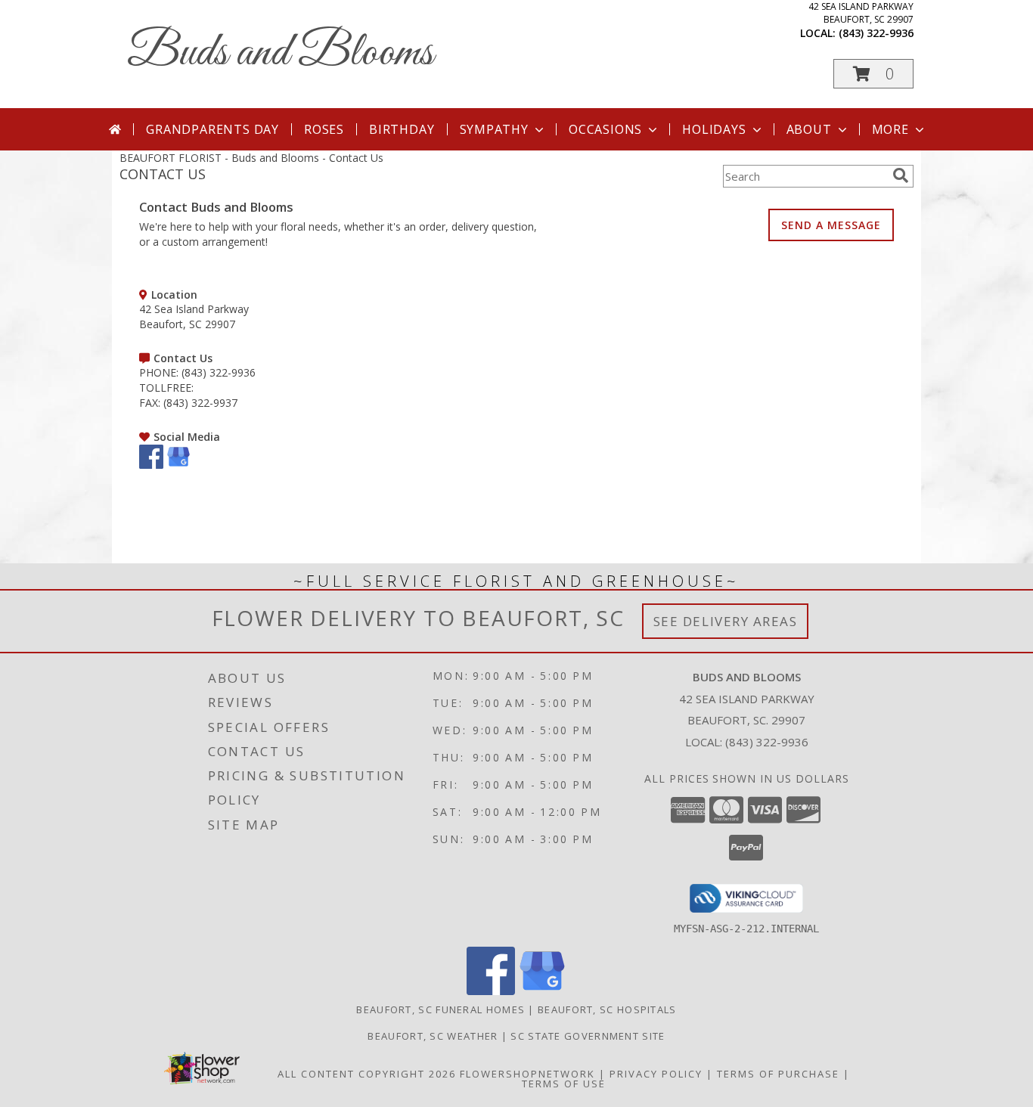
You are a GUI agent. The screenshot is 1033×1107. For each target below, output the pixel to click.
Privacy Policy (656, 1074)
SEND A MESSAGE (831, 225)
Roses (324, 129)
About (809, 129)
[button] (873, 73)
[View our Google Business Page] (178, 464)
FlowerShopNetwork (527, 1074)
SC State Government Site (587, 1036)
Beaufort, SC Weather (433, 1036)
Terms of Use (564, 1083)
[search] (901, 175)
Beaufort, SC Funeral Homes (440, 1009)
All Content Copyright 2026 (367, 1074)
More (890, 129)
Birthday (401, 129)
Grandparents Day (212, 129)
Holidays (714, 129)
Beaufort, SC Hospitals (607, 1009)
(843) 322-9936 (876, 33)
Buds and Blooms (280, 53)
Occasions (605, 129)
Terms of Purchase (778, 1074)
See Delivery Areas (725, 621)
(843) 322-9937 (200, 402)
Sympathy (494, 129)
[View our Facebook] (151, 464)
